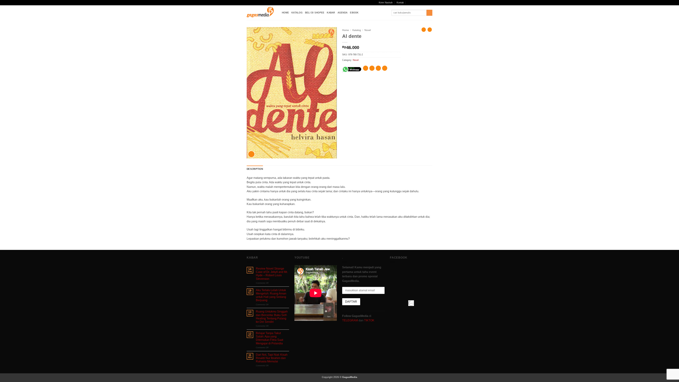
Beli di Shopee (314, 12)
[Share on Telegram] (385, 68)
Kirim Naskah (386, 2)
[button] (409, 2)
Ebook (354, 12)
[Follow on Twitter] (424, 2)
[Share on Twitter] (372, 68)
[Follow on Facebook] (414, 2)
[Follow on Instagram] (417, 2)
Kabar (331, 12)
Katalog (297, 12)
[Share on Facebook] (365, 68)
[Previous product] (429, 29)
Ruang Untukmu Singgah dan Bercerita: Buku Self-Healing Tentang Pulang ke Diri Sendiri (272, 316)
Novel (367, 30)
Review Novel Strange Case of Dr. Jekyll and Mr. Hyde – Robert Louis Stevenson (272, 273)
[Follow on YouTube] (427, 2)
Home (285, 12)
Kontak (400, 2)
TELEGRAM (350, 320)
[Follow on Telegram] (431, 2)
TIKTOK (369, 320)
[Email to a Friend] (378, 68)
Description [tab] (255, 169)
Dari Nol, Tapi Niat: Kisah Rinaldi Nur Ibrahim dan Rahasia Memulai (272, 358)
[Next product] (423, 29)
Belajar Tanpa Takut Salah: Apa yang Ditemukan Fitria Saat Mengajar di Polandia (269, 338)
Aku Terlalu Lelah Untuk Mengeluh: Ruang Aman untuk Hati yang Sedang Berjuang (271, 295)
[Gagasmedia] (262, 12)
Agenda (343, 12)
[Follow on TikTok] (420, 2)
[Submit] (429, 13)
